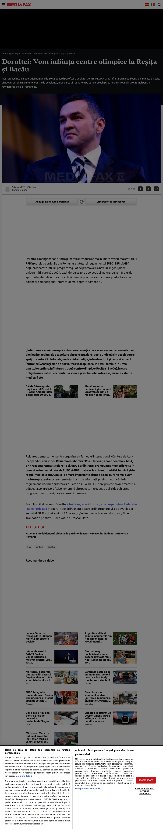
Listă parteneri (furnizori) (87, 788)
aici (43, 805)
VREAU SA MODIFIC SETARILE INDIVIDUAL (144, 791)
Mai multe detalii (24, 776)
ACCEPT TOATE (146, 780)
